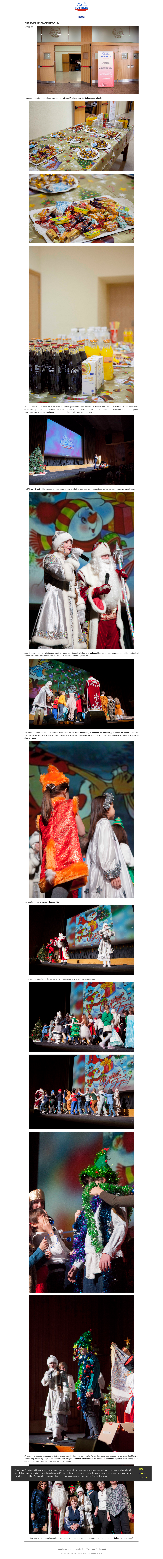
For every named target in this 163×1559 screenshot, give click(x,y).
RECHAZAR (143, 1478)
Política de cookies (85, 1553)
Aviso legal (98, 1553)
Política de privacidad (69, 1553)
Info (141, 1469)
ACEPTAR (143, 1473)
